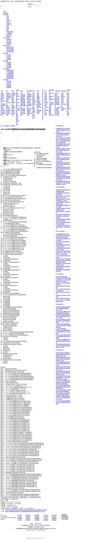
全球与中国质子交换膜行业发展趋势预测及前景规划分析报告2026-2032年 (63, 354)
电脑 (56, 94)
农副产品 (63, 108)
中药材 (28, 93)
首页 (5, 11)
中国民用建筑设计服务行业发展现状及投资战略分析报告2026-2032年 (63, 164)
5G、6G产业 (58, 107)
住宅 (50, 97)
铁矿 (17, 116)
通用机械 (22, 99)
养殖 (62, 99)
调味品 (38, 101)
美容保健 (29, 113)
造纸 (45, 97)
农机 (62, 107)
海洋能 (13, 113)
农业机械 (22, 101)
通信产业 (57, 101)
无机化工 (8, 94)
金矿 (17, 113)
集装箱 (34, 101)
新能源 (13, 94)
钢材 (50, 107)
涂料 (50, 113)
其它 (2, 115)
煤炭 (13, 97)
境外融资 (9, 44)
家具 (68, 113)
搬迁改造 (9, 40)
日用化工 (8, 113)
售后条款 (54, 516)
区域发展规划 (10, 75)
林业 (62, 94)
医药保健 (9, 23)
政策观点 (9, 59)
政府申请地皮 (10, 47)
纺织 (45, 96)
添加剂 (8, 111)
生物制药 (29, 96)
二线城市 (51, 104)
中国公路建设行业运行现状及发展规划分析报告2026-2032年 (63, 145)
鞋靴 (45, 113)
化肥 (7, 101)
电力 (13, 96)
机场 (33, 115)
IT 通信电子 (10, 33)
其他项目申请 (10, 51)
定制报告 (6, 61)
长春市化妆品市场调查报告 (63, 330)
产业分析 (9, 82)
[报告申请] (3, 166)
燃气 (13, 108)
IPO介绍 (9, 56)
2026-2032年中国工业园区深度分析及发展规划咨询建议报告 (63, 402)
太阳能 (13, 93)
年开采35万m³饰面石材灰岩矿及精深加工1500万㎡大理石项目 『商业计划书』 (63, 252)
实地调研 (9, 65)
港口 (33, 93)
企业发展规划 (10, 73)
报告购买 (28, 516)
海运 (33, 107)
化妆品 (46, 102)
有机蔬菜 (39, 110)
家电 (45, 93)
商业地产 (51, 96)
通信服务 (57, 102)
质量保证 (54, 518)
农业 (62, 93)
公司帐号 (45, 516)
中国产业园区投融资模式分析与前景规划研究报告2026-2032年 (63, 363)
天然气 (2, 96)
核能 (13, 111)
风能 (13, 99)
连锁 (68, 93)
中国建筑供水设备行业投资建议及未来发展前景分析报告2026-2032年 (63, 169)
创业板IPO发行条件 (61, 281)
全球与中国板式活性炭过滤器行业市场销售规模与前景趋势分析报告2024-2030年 (26, 510)
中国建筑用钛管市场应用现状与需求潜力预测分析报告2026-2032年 (63, 178)
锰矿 (17, 119)
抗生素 (28, 101)
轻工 (8, 30)
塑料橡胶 (8, 96)
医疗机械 (29, 108)
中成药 (28, 102)
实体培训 (54, 520)
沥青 (2, 107)
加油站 (2, 97)
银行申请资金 (10, 48)
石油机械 (3, 113)
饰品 (68, 107)
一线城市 (51, 102)
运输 (33, 102)
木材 (68, 111)
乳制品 (38, 102)
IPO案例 (9, 58)
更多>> (62, 125)
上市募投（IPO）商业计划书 (63, 279)
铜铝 (17, 94)
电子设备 (57, 111)
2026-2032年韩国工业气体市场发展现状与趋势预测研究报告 (63, 321)
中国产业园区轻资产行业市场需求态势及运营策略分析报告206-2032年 (63, 359)
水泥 (50, 105)
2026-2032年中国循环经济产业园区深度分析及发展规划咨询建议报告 (63, 387)
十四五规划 (7, 68)
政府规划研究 (10, 70)
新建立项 (9, 39)
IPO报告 (9, 54)
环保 (68, 97)
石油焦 (2, 108)
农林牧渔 (9, 34)
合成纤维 (8, 97)
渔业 (62, 97)
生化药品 (29, 104)
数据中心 (9, 84)
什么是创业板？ (60, 290)
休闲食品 (39, 104)
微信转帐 (45, 520)
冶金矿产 (9, 20)
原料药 (28, 97)
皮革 (45, 101)
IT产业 (56, 93)
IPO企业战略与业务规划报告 (63, 278)
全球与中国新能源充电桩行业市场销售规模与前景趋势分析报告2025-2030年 (25, 511)
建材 (50, 110)
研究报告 (6, 14)
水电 (13, 101)
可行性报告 (7, 37)
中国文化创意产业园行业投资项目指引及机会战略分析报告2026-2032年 (63, 373)
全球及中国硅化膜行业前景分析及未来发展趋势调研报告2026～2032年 (63, 346)
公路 (33, 94)
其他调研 (9, 67)
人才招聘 (19, 520)
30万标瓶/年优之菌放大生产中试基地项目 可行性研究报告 (63, 227)
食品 (8, 27)
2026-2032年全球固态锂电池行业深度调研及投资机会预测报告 (63, 336)
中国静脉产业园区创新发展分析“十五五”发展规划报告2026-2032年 (63, 398)
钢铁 (17, 93)
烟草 (38, 99)
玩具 (45, 105)
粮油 (62, 101)
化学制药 (29, 94)
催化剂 (8, 108)
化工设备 (22, 111)
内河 (33, 116)
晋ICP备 (46, 528)
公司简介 (6, 13)
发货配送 (28, 520)
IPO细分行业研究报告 (61, 276)
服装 (45, 99)
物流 (33, 99)
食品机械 (22, 104)
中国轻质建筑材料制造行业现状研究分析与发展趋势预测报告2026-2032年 (63, 173)
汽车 (21, 93)
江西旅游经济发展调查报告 (63, 324)
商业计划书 (7, 45)
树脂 (7, 105)
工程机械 (22, 94)
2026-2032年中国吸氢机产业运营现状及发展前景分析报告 (63, 341)
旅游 (68, 101)
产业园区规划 (10, 72)
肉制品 (38, 111)
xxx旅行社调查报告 (61, 328)
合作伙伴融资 (10, 50)
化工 (8, 17)
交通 (8, 25)
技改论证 (9, 42)
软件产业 (57, 96)
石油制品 (8, 110)
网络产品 (57, 99)
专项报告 (9, 62)
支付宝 (46, 518)
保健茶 (28, 111)
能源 (8, 19)
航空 (33, 96)
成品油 (2, 94)
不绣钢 (17, 108)
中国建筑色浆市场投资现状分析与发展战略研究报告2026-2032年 (63, 159)
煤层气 (13, 110)
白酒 (38, 94)
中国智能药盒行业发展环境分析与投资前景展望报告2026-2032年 (63, 135)
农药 (7, 99)
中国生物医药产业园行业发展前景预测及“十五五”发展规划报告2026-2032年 (63, 377)
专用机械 (22, 96)
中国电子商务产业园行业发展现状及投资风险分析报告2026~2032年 (63, 368)
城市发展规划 (10, 76)
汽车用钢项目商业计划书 (62, 234)
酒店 (68, 102)
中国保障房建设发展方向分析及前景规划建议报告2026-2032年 (63, 155)
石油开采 (3, 110)
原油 (2, 93)
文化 (68, 96)
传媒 (68, 105)
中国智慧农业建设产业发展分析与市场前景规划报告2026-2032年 (63, 150)
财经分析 (9, 81)
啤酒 (38, 96)
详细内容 (12, 125)
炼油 (2, 99)
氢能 (13, 105)
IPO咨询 (6, 53)
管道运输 (3, 104)
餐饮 (68, 104)
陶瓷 (50, 111)
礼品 (45, 104)
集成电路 (57, 108)
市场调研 (9, 64)
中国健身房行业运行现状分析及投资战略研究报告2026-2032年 (63, 130)
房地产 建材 (10, 31)
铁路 (33, 97)
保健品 (28, 110)
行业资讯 (6, 79)
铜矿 (17, 115)
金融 (8, 28)
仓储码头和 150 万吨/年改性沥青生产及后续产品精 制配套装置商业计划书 (63, 260)
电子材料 (57, 113)
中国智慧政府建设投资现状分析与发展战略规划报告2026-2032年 (63, 308)
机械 (8, 22)
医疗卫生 (29, 99)
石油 (8, 16)
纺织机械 (22, 113)
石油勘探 (3, 105)
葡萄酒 (38, 97)
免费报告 (9, 85)
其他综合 (9, 36)
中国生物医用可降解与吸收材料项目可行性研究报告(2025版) (63, 216)
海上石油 (3, 111)
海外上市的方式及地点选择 (63, 289)
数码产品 (57, 97)
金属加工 (22, 97)
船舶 (33, 108)
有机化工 (8, 93)
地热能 (13, 107)
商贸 (68, 99)
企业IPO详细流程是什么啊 (63, 298)
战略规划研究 (10, 78)
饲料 (62, 102)
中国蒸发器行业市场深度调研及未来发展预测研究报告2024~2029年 (63, 316)
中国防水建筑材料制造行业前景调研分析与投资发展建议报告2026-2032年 (63, 183)
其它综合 (51, 115)
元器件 (56, 110)
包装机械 (22, 102)
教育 (68, 94)
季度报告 (9, 87)
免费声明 (19, 518)
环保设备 (22, 110)
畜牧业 (63, 96)
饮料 (38, 93)
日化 (45, 94)
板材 (50, 108)
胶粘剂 (8, 107)
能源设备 (22, 108)
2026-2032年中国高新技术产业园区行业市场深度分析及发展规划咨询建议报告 (63, 382)
